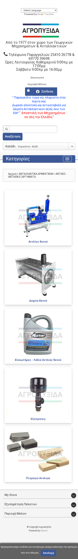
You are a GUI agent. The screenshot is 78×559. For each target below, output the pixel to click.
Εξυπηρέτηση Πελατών (21, 504)
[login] (28, 91)
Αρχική (12, 173)
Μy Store (11, 495)
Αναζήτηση (12, 136)
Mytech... (44, 530)
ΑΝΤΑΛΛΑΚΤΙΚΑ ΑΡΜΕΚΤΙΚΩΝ (36, 173)
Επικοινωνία (37, 77)
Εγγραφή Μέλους (37, 84)
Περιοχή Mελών (15, 513)
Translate (49, 14)
